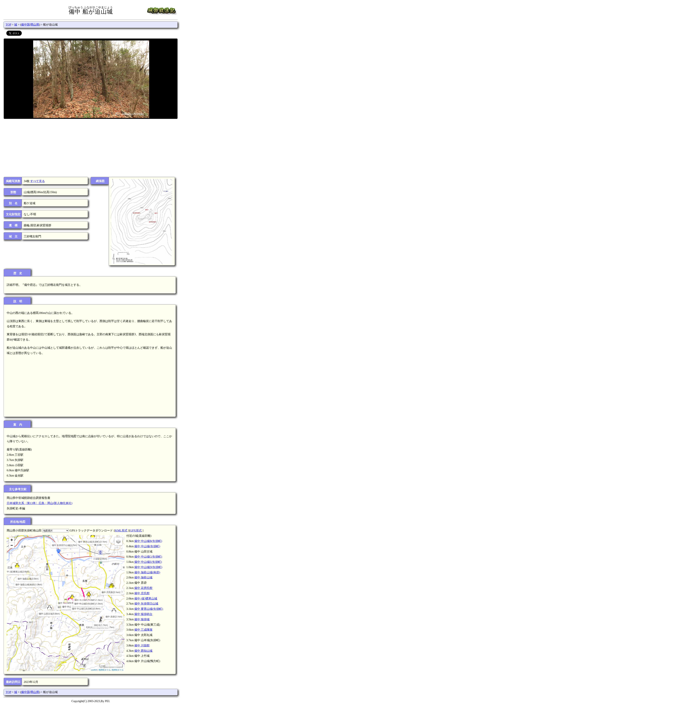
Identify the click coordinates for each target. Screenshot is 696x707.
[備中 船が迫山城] (65, 601)
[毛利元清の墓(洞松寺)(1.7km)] (100, 621)
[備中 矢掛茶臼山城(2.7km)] (64, 539)
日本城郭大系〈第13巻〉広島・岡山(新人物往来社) (39, 503)
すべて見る (37, 181)
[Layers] (118, 541)
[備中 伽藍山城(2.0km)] (28, 572)
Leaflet (94, 669)
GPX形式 (136, 530)
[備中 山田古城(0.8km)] (49, 607)
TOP (8, 24)
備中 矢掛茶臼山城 (146, 603)
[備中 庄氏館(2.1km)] (111, 586)
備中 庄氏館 (142, 593)
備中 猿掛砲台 (143, 614)
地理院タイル (105, 669)
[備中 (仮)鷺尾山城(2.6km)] (17, 565)
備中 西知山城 (143, 650)
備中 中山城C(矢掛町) (148, 556)
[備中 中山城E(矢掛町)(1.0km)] (88, 593)
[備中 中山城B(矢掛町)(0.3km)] (72, 596)
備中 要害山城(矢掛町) (148, 608)
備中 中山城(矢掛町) (147, 546)
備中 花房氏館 (143, 587)
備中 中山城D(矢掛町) (148, 567)
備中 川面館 (142, 645)
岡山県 (34, 24)
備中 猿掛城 (142, 619)
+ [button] (12, 540)
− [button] (12, 545)
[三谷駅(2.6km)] (100, 552)
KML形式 (121, 530)
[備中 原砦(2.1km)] (114, 610)
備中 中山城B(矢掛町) (148, 541)
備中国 (25, 24)
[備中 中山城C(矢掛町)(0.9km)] (86, 602)
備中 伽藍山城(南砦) (147, 572)
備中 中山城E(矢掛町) (148, 561)
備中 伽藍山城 (143, 577)
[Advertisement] (90, 148)
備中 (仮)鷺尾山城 (145, 598)
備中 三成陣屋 (143, 629)
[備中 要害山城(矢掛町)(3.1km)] (92, 535)
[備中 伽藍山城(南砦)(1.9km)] (29, 578)
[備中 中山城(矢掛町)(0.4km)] (75, 600)
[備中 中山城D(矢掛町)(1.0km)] (88, 597)
